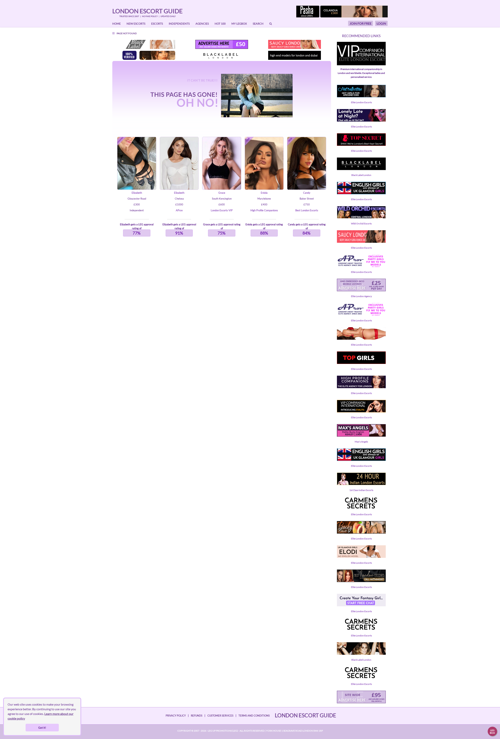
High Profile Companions (264, 210)
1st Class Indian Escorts (361, 490)
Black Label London (361, 175)
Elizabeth (137, 192)
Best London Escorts (306, 210)
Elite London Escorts (361, 102)
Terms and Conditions (254, 715)
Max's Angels (361, 441)
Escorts (157, 23)
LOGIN (381, 23)
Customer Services (220, 715)
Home (116, 23)
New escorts (136, 23)
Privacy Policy (176, 715)
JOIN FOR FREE (360, 23)
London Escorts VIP (222, 210)
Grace (221, 192)
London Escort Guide (147, 11)
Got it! (42, 727)
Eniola (264, 192)
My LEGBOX (239, 23)
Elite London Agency (361, 296)
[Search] (270, 23)
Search (258, 23)
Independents (179, 23)
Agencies (202, 23)
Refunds (196, 715)
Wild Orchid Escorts (361, 223)
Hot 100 (220, 23)
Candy (306, 192)
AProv (179, 210)
